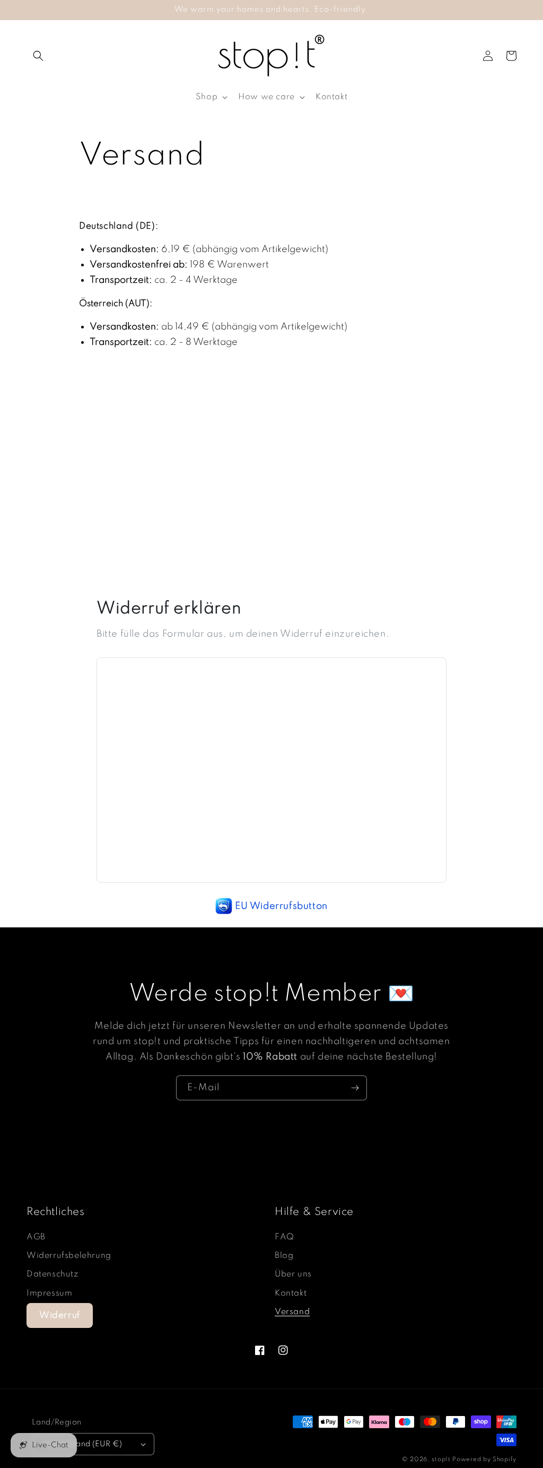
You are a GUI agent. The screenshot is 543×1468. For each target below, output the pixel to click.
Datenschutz (52, 1274)
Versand (292, 1312)
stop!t (441, 1459)
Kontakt (290, 1293)
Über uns (293, 1274)
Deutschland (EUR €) (82, 1444)
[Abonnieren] (354, 1087)
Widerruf (59, 1315)
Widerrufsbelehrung (69, 1256)
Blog (284, 1256)
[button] (38, 55)
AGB (36, 1237)
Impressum (49, 1293)
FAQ (284, 1237)
